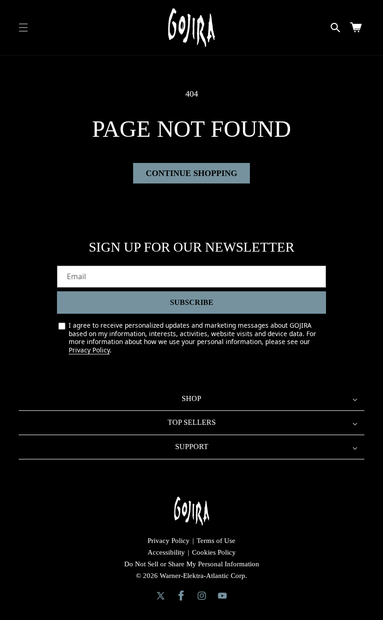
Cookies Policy (214, 552)
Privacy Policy (89, 349)
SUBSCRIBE (191, 302)
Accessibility (166, 552)
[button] (23, 27)
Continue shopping (191, 173)
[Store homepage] (191, 511)
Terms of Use (216, 540)
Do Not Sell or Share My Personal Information (191, 564)
